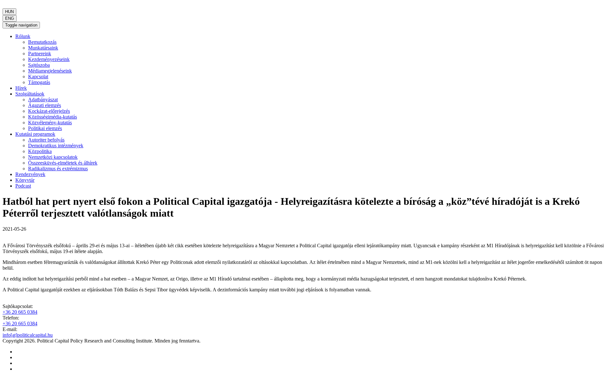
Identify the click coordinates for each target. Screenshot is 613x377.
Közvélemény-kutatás (50, 122)
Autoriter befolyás (46, 139)
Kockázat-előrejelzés (49, 111)
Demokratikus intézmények (55, 145)
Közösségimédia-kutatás (52, 116)
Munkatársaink (43, 47)
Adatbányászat (43, 99)
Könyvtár (24, 180)
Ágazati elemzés (44, 105)
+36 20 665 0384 (20, 312)
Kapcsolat (38, 76)
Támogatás (39, 82)
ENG (9, 18)
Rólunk (22, 36)
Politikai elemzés (45, 128)
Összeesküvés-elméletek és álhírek (62, 162)
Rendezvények (30, 174)
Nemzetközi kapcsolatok (53, 157)
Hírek (21, 88)
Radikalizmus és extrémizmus (58, 168)
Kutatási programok (35, 134)
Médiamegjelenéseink (50, 70)
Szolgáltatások (29, 93)
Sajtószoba (39, 65)
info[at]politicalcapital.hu (28, 335)
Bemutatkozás (42, 42)
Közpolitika (40, 151)
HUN (9, 11)
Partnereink (39, 53)
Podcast (23, 185)
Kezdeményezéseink (49, 59)
